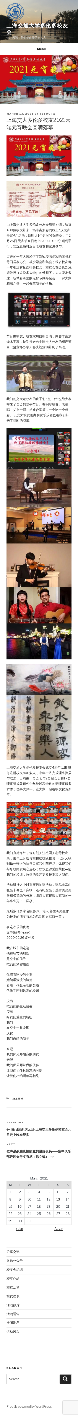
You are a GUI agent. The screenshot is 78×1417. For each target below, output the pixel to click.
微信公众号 (14, 1261)
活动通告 (13, 1314)
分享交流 (13, 1252)
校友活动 (18, 1098)
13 (58, 1199)
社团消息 (13, 1323)
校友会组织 (14, 1270)
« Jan (19, 1229)
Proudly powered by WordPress (29, 1406)
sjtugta (47, 113)
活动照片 (13, 1305)
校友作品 (13, 1278)
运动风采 (13, 1332)
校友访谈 (13, 1296)
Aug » (58, 1229)
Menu (41, 49)
